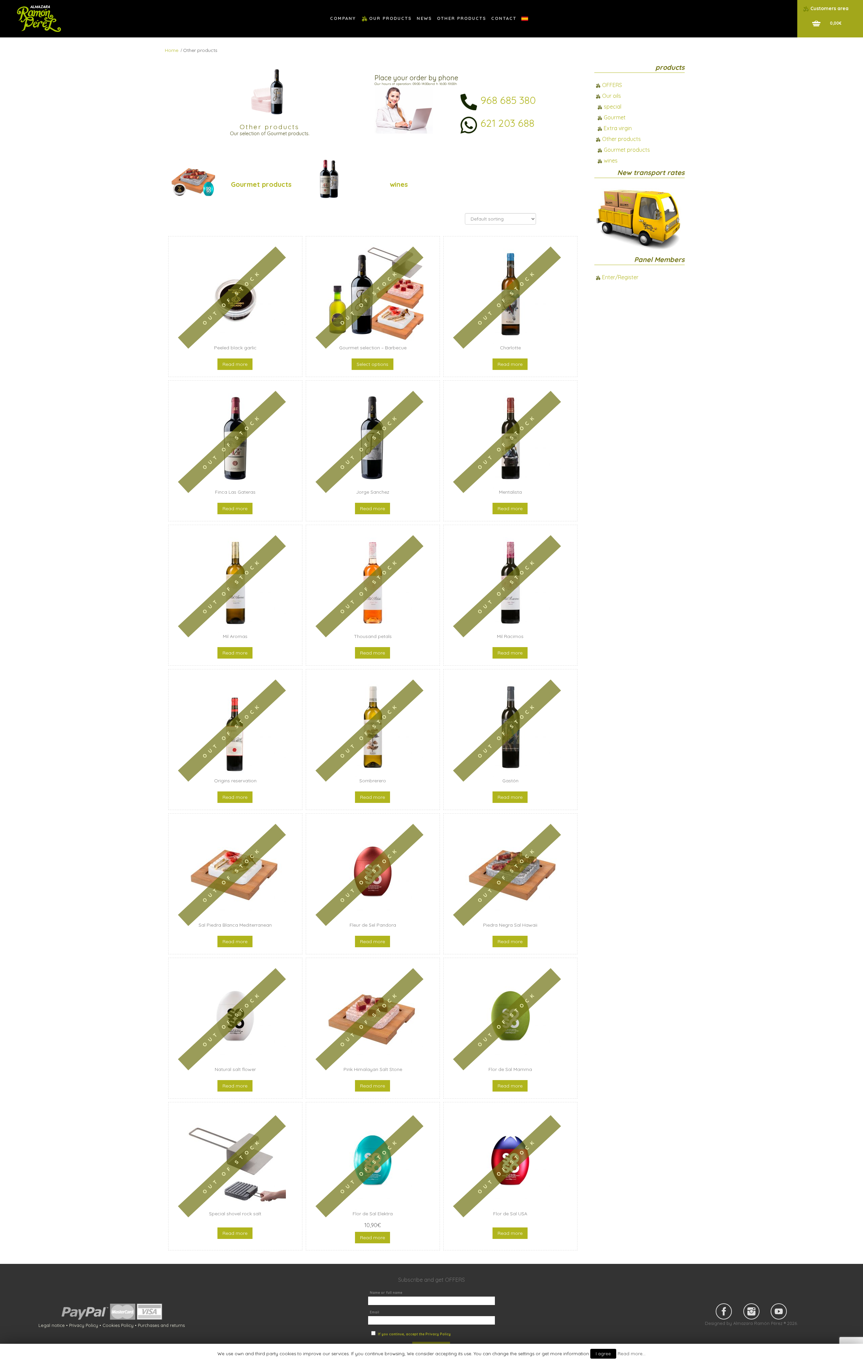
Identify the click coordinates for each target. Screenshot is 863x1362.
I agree (603, 1353)
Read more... (632, 1353)
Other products (621, 139)
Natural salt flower (235, 1069)
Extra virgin (618, 128)
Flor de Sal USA (510, 1214)
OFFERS (612, 85)
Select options (372, 364)
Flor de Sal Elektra (373, 1214)
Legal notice (51, 1325)
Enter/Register (620, 277)
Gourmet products (261, 184)
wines (399, 184)
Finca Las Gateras (235, 492)
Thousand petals (373, 636)
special (612, 106)
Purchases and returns (161, 1325)
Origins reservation (235, 781)
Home (171, 50)
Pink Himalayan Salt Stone (373, 1069)
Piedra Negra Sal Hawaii (510, 925)
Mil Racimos (510, 636)
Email (374, 1312)
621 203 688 (507, 123)
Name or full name (386, 1293)
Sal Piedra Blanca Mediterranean (235, 925)
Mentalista (510, 492)
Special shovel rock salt (235, 1214)
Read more (234, 364)
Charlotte (510, 348)
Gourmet (615, 117)
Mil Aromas (235, 636)
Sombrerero (372, 781)
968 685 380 (508, 100)
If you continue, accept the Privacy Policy (414, 1334)
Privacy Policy (83, 1325)
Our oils (611, 95)
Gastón (510, 781)
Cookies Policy (117, 1325)
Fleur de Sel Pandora (373, 925)
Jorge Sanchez (372, 492)
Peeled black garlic (235, 348)
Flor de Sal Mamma (510, 1069)
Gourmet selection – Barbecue (373, 348)
